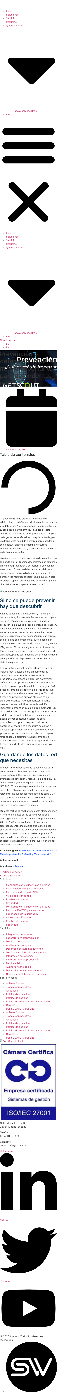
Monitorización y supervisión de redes (28, 884)
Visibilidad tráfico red (18, 895)
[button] (28, 173)
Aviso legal (12, 990)
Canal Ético (12, 1005)
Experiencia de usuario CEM (22, 892)
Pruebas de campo (17, 899)
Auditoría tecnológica (18, 945)
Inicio (9, 11)
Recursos (11, 21)
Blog (8, 114)
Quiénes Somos (15, 983)
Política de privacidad (18, 994)
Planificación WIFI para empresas (25, 888)
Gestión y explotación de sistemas (26, 952)
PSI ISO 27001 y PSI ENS (20, 1008)
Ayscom (19, 866)
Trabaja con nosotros (24, 110)
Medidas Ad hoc (15, 941)
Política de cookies (17, 997)
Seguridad (12, 902)
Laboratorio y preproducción (22, 937)
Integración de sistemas (19, 934)
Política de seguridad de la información (28, 1001)
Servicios (11, 18)
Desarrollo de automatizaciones (24, 948)
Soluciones (12, 14)
